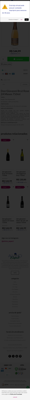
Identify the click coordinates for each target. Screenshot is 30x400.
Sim (21, 19)
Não (27, 19)
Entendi (15, 397)
